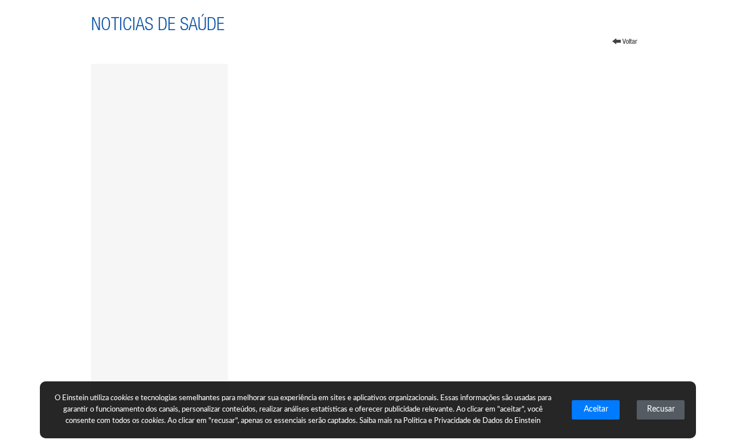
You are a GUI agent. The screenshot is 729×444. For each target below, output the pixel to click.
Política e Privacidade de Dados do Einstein (471, 421)
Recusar (661, 409)
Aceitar (596, 409)
